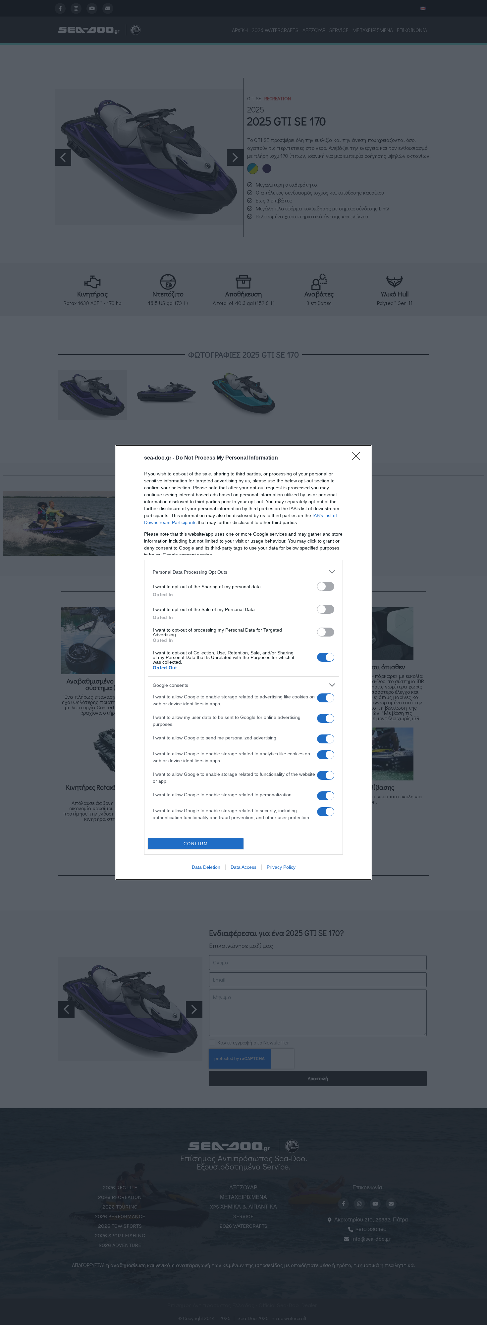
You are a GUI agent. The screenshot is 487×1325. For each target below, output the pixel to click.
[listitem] (243, 571)
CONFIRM (196, 843)
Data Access (243, 867)
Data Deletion (206, 867)
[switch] (325, 586)
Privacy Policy (281, 867)
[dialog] (243, 662)
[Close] (358, 458)
